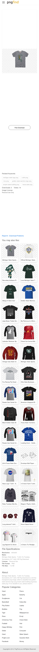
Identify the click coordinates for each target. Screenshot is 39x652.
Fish (21, 627)
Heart (4, 591)
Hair (21, 623)
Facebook (5, 641)
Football (4, 623)
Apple (4, 595)
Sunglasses (6, 598)
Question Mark (24, 638)
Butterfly (22, 595)
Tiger (3, 613)
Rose (4, 616)
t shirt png (25, 177)
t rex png (6, 181)
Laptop (22, 605)
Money (22, 641)
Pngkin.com (6, 638)
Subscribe (23, 602)
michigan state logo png (10, 177)
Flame (22, 591)
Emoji (21, 616)
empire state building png (11, 184)
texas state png (27, 184)
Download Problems (16, 236)
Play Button (6, 605)
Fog (21, 609)
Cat (21, 598)
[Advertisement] (19, 29)
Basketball (5, 602)
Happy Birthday (7, 627)
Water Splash (24, 634)
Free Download (19, 128)
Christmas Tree (7, 620)
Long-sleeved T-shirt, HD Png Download (15, 524)
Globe (4, 630)
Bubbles (4, 609)
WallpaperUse (24, 613)
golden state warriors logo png (21, 181)
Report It (5, 236)
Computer (23, 630)
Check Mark (24, 620)
